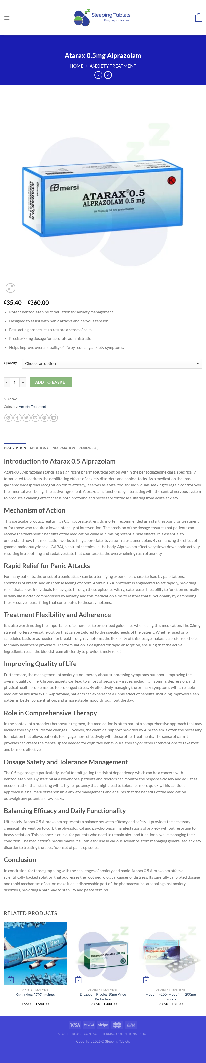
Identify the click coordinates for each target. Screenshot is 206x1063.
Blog (76, 1034)
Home (76, 66)
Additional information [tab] (52, 448)
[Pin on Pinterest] (44, 418)
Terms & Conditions (119, 1034)
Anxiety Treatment (113, 66)
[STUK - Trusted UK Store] (103, 18)
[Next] (202, 968)
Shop (144, 1034)
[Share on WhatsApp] (8, 418)
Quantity (10, 363)
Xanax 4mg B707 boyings (35, 994)
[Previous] (4, 968)
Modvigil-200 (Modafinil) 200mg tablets (170, 996)
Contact (91, 1034)
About (63, 1034)
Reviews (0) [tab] (88, 448)
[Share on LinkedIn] (53, 418)
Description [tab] (15, 448)
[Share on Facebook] (17, 418)
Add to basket (51, 382)
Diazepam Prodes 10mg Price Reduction (103, 996)
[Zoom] (10, 288)
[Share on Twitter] (26, 418)
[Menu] (7, 18)
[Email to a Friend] (35, 418)
